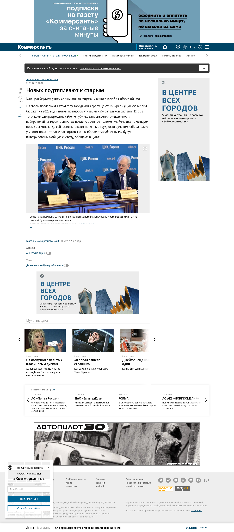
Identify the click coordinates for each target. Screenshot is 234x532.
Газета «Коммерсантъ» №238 (43, 241)
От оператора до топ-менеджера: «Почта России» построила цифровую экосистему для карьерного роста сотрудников (50, 406)
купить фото (86, 223)
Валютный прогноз (171, 55)
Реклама (100, 479)
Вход (193, 47)
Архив (69, 482)
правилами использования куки (100, 68)
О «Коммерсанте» (76, 479)
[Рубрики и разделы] (207, 47)
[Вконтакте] (168, 480)
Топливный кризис (148, 55)
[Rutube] (190, 480)
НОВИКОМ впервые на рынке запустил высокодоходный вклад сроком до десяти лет (181, 405)
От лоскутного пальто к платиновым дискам (44, 362)
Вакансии (101, 482)
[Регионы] (178, 47)
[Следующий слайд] (154, 339)
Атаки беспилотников (123, 55)
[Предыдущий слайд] (19, 339)
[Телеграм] (160, 480)
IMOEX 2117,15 (69, 55)
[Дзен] (175, 480)
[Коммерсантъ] (35, 47)
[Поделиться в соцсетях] (20, 116)
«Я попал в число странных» (87, 362)
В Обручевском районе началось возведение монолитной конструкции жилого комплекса (138, 405)
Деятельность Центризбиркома (42, 79)
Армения (191, 55)
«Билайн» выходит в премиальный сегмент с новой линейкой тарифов (92, 404)
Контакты (71, 486)
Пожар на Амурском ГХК (95, 55)
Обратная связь (134, 479)
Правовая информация (138, 482)
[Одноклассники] (183, 480)
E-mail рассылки (135, 486)
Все (53, 389)
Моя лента (43, 527)
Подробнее (196, 510)
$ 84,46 (35, 55)
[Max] (198, 480)
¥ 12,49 (56, 55)
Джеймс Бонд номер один (138, 362)
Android (100, 486)
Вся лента (192, 527)
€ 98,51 (46, 55)
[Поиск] (200, 47)
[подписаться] (49, 253)
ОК (203, 68)
